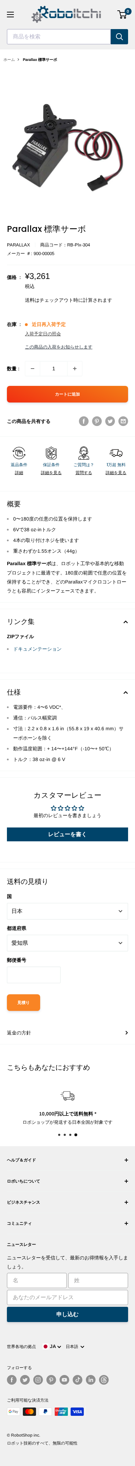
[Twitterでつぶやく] (110, 421)
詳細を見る (51, 472)
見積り (23, 1002)
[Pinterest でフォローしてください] (51, 1380)
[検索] (119, 36)
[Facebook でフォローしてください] (12, 1380)
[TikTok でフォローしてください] (77, 1380)
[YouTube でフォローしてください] (64, 1380)
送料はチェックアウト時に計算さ (61, 300)
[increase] (75, 368)
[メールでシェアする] (123, 421)
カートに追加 (67, 394)
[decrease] (32, 368)
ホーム (9, 59)
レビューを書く (67, 834)
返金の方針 (19, 1032)
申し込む (67, 1314)
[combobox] (59, 36)
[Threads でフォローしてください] (104, 1380)
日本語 (73, 1346)
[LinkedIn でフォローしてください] (91, 1380)
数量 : (13, 368)
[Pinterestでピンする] (97, 421)
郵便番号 (16, 960)
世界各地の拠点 (21, 1346)
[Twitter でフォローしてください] (25, 1380)
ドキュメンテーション (37, 649)
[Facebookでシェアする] (84, 421)
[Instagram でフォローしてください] (38, 1380)
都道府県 (16, 928)
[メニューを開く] (10, 14)
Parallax (18, 244)
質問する (83, 472)
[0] (122, 14)
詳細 (19, 472)
